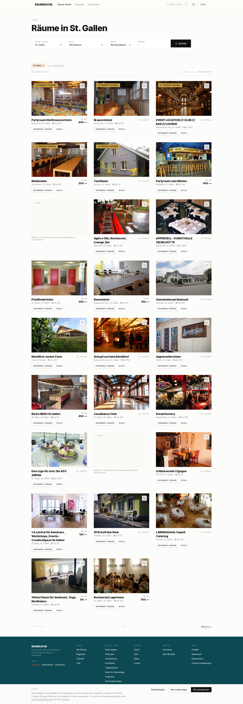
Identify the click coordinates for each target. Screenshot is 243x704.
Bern (136, 654)
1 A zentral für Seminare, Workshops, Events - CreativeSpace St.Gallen (48, 536)
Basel (136, 658)
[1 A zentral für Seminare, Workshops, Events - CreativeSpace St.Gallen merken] (82, 498)
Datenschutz (197, 658)
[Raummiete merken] (144, 265)
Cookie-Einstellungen (202, 663)
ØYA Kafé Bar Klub (106, 532)
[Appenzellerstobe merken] (206, 322)
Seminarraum (111, 658)
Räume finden (64, 4)
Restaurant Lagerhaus (109, 597)
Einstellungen (158, 689)
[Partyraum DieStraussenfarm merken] (82, 85)
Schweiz (36, 664)
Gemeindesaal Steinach (172, 299)
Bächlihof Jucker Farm (47, 356)
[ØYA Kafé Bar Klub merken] (144, 498)
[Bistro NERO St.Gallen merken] (82, 379)
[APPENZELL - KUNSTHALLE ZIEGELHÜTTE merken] (206, 204)
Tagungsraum (111, 667)
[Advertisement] (59, 219)
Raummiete (102, 299)
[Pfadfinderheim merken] (82, 265)
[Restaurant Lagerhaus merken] (144, 563)
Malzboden (39, 181)
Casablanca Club (105, 414)
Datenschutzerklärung (42, 699)
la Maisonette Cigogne (171, 471)
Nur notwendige (179, 689)
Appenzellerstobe (168, 356)
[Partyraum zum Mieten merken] (206, 147)
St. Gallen (38, 65)
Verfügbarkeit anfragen (42, 129)
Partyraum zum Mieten (171, 181)
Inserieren (167, 649)
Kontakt (195, 649)
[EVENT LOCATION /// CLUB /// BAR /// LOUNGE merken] (206, 85)
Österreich (60, 664)
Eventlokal (110, 663)
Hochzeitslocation (113, 681)
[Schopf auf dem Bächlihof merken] (144, 322)
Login (203, 4)
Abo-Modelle (169, 654)
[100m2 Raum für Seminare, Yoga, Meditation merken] (82, 563)
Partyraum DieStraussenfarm (52, 120)
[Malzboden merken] (82, 147)
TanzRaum (101, 181)
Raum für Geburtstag (114, 672)
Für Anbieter (94, 4)
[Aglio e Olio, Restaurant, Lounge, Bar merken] (144, 204)
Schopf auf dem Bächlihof (111, 356)
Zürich (137, 649)
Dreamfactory (165, 414)
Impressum (197, 654)
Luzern (137, 663)
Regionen (79, 4)
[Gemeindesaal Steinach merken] (206, 265)
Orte (78, 663)
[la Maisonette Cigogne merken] (206, 437)
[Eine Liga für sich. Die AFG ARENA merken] (82, 437)
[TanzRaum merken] (144, 147)
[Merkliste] (193, 4)
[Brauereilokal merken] (144, 85)
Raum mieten (111, 649)
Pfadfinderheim (42, 299)
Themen (80, 658)
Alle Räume (81, 649)
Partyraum (109, 654)
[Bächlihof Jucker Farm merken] (82, 322)
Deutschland (47, 664)
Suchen (182, 43)
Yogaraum (109, 676)
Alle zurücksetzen (55, 66)
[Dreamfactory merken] (206, 379)
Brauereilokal (103, 120)
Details (59, 129)
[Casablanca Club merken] (144, 379)
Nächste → (206, 626)
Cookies (66, 699)
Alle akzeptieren (201, 689)
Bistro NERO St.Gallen (46, 414)
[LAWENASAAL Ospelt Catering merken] (206, 498)
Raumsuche (44, 4)
